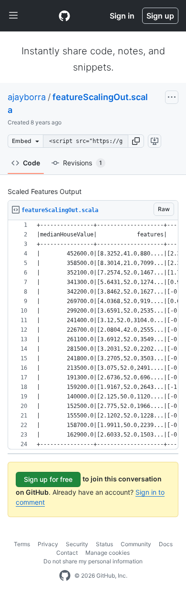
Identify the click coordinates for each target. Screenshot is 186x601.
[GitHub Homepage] (65, 576)
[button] (136, 141)
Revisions (82, 163)
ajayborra (27, 97)
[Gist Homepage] (64, 15)
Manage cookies (107, 552)
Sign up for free (48, 479)
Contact (67, 552)
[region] (93, 334)
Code (31, 163)
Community (136, 544)
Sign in (122, 15)
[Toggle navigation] (13, 16)
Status (104, 544)
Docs (166, 544)
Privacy (48, 544)
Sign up (160, 15)
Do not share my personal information (93, 561)
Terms (22, 544)
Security (77, 544)
